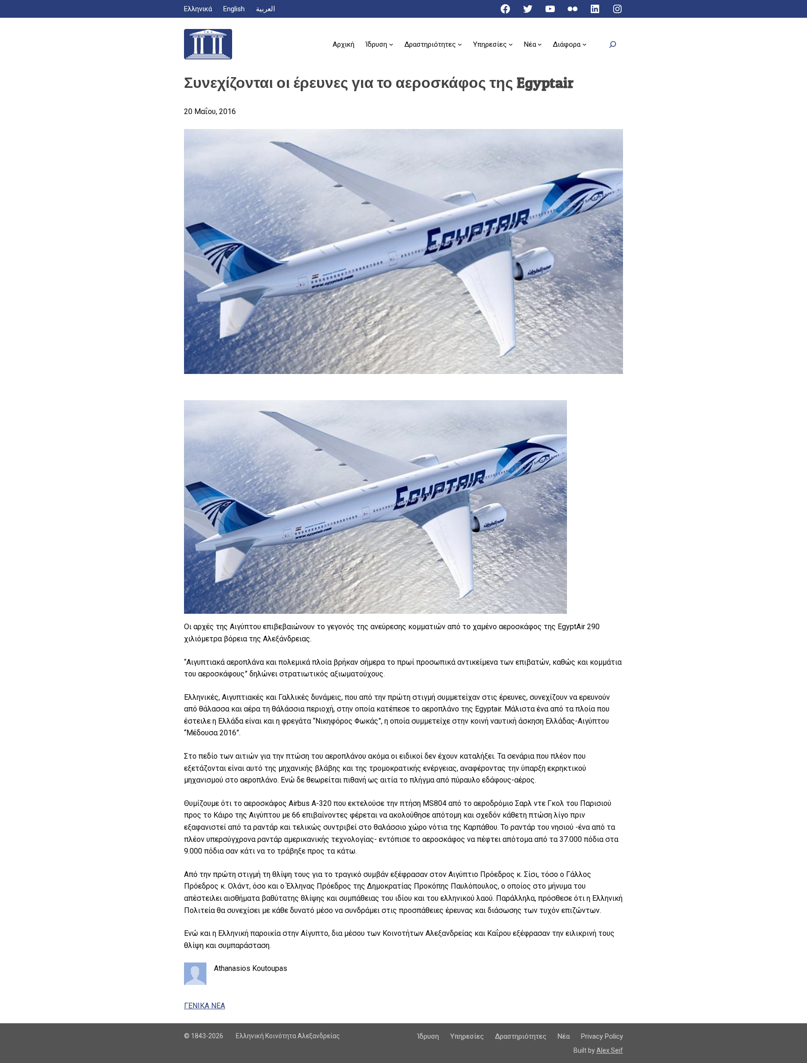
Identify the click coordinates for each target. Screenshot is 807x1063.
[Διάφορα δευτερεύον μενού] (584, 44)
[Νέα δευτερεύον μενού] (540, 44)
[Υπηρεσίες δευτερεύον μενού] (511, 44)
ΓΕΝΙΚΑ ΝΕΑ (204, 1005)
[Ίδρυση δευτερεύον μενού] (391, 44)
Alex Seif (609, 1050)
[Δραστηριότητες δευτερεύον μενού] (460, 44)
